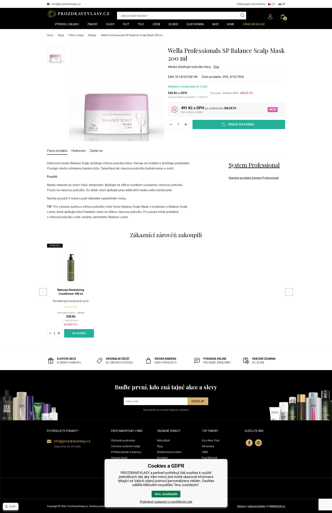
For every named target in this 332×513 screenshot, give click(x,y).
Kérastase (208, 446)
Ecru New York (210, 440)
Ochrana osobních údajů (125, 446)
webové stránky (256, 506)
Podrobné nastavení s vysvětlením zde (166, 501)
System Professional (254, 165)
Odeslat (197, 401)
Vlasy (61, 35)
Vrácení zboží (119, 457)
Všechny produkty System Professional (254, 177)
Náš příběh (163, 440)
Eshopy (241, 506)
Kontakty (162, 457)
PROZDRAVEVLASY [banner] (78, 13)
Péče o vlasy (76, 35)
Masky (92, 35)
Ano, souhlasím (166, 494)
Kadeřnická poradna (169, 452)
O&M (205, 452)
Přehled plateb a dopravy (126, 452)
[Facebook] (249, 442)
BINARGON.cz (277, 506)
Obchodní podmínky (123, 440)
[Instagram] (258, 442)
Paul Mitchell (209, 457)
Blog (160, 446)
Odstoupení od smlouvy (251, 4)
